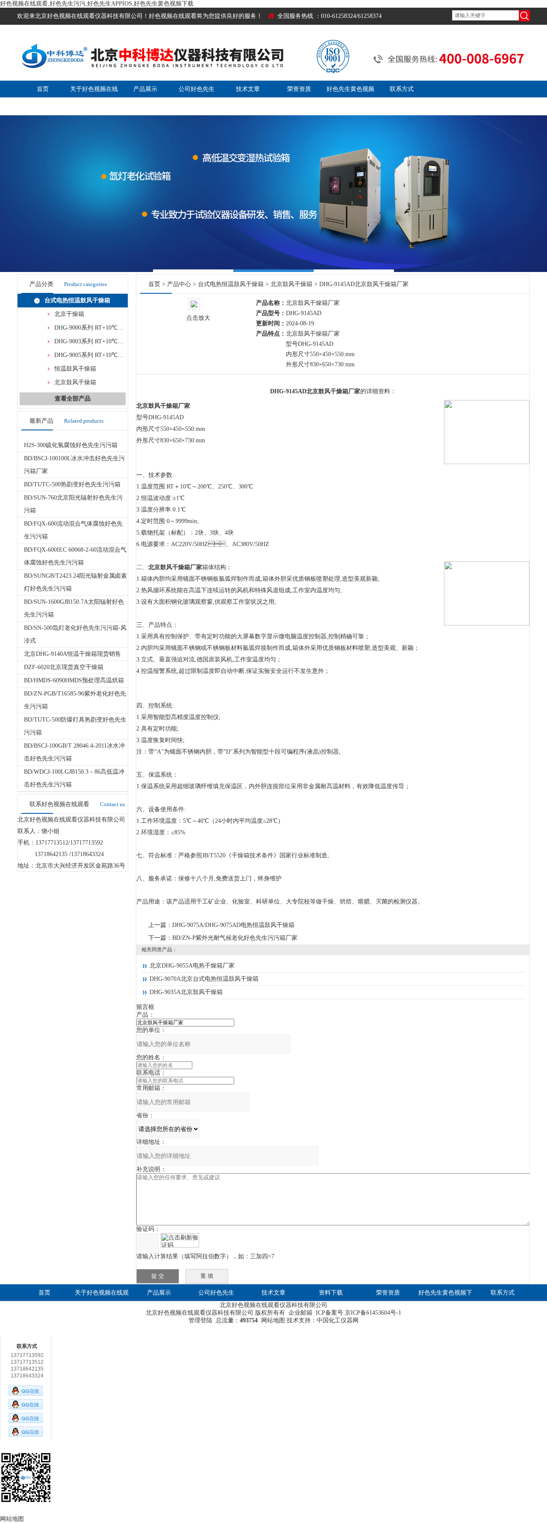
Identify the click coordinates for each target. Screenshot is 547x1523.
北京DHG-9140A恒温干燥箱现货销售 (72, 654)
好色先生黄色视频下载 (445, 1301)
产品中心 (179, 284)
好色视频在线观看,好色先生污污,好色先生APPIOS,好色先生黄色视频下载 (97, 3)
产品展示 (145, 89)
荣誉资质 (299, 89)
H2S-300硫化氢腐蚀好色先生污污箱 (71, 445)
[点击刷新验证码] (180, 1240)
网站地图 (273, 1320)
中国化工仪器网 (338, 1320)
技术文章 (248, 89)
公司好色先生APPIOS (216, 1301)
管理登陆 (200, 1320)
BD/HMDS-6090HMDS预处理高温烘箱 (74, 680)
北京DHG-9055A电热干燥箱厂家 (192, 965)
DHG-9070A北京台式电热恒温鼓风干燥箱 (204, 979)
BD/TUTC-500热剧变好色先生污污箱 (72, 484)
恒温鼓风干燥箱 (75, 368)
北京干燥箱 (69, 314)
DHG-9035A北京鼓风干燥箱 (186, 992)
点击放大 (198, 318)
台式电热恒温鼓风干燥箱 (77, 300)
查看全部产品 (73, 398)
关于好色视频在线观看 (102, 1301)
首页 (43, 89)
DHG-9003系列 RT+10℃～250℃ (96, 341)
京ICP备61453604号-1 (373, 1313)
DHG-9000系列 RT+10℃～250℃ (96, 327)
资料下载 (331, 1292)
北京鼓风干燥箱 (75, 382)
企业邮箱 (300, 1313)
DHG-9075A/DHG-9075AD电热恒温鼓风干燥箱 (233, 925)
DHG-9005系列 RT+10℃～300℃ (96, 355)
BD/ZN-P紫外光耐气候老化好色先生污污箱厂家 (234, 938)
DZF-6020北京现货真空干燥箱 (63, 667)
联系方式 (402, 89)
